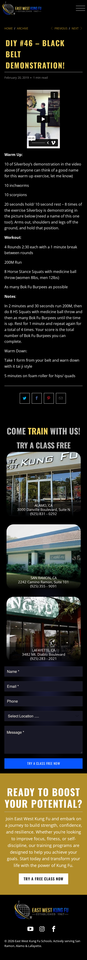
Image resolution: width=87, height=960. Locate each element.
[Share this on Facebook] (37, 398)
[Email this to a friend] (61, 398)
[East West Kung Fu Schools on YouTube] (30, 929)
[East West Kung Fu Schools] (22, 8)
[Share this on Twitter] (25, 398)
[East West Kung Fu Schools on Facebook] (54, 929)
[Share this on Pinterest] (49, 398)
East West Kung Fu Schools (33, 941)
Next (75, 28)
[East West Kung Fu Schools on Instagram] (42, 929)
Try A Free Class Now (43, 879)
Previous (61, 28)
